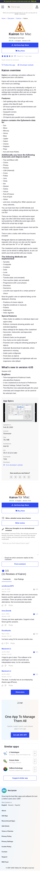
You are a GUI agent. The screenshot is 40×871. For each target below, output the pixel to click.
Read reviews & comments (10, 60)
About (4, 811)
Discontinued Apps (8, 821)
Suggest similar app (20, 778)
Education (11, 18)
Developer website (27, 65)
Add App (5, 816)
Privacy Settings (7, 841)
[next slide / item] (35, 412)
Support (4, 857)
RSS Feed (5, 862)
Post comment (20, 564)
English (4, 805)
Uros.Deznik (6, 611)
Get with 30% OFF (20, 735)
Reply (11, 605)
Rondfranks (6, 630)
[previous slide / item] (4, 412)
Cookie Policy (6, 846)
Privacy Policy (6, 836)
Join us (33, 1)
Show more (20, 692)
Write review (20, 523)
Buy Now (21, 51)
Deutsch (11, 805)
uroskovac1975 (8, 586)
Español (17, 805)
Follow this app (9, 65)
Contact (4, 852)
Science (18, 18)
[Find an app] (9, 7)
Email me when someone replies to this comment (19, 558)
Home (4, 18)
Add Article (5, 826)
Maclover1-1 (6, 649)
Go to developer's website (14, 465)
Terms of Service (7, 831)
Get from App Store (21, 45)
